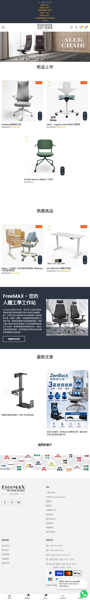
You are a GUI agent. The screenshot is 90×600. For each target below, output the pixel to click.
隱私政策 (5, 563)
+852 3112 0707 (46, 2)
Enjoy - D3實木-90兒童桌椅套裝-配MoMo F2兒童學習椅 (22, 269)
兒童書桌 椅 (51, 510)
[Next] (84, 391)
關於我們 (5, 545)
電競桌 (49, 505)
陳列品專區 (50, 532)
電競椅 (49, 501)
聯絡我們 (5, 558)
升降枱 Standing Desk (55, 497)
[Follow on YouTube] (19, 502)
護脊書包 (49, 514)
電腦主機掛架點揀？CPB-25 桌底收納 (18, 414)
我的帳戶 (5, 550)
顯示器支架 (50, 519)
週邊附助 (49, 523)
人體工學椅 (50, 492)
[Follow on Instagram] (12, 502)
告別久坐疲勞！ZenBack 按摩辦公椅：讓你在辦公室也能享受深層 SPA (67, 433)
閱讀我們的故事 (14, 339)
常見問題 (5, 554)
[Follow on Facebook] (5, 502)
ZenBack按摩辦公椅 (11, 124)
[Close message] (86, 580)
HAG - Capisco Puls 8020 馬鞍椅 (63, 124)
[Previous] (6, 391)
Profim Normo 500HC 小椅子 (38, 179)
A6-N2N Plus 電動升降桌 (59, 268)
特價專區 (49, 527)
